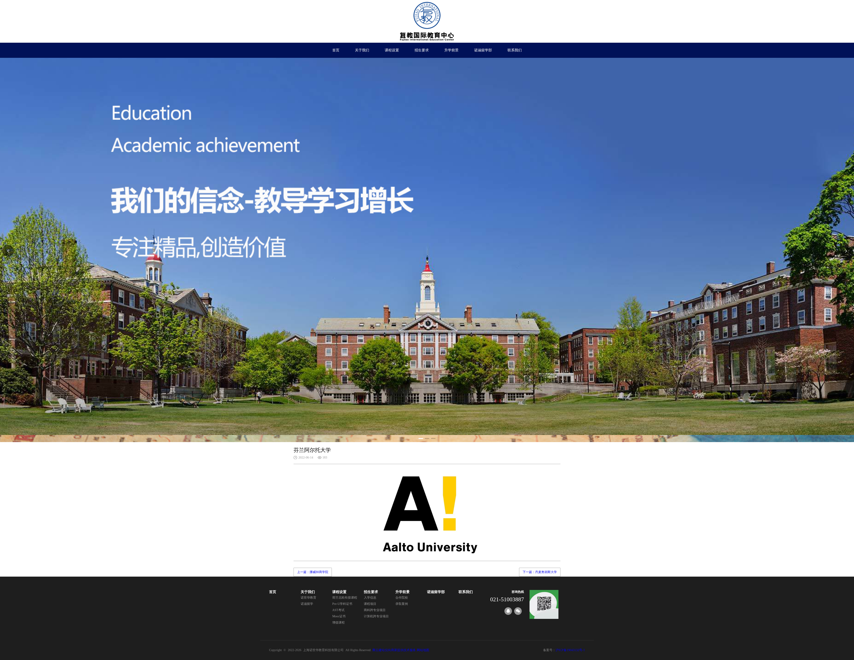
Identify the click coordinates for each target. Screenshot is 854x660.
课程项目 (370, 604)
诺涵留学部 (483, 50)
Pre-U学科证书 (342, 604)
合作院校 (401, 597)
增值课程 (338, 622)
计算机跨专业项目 (376, 616)
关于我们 (362, 50)
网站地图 (423, 650)
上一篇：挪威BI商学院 (312, 572)
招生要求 (422, 50)
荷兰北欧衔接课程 (344, 597)
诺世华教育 (308, 597)
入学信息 (370, 597)
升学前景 (451, 50)
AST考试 (338, 610)
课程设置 (392, 50)
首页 (335, 50)
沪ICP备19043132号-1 (570, 650)
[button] (421, 438)
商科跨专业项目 (375, 610)
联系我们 (515, 50)
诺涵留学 (307, 604)
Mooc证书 (339, 616)
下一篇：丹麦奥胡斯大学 (540, 572)
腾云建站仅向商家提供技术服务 (394, 650)
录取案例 (401, 604)
